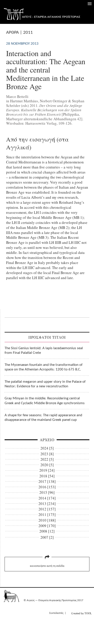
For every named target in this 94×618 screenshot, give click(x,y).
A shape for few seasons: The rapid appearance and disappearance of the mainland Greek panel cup (43, 417)
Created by (81, 613)
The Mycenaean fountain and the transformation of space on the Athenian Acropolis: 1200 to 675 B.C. (43, 367)
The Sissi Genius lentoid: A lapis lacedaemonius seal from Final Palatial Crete (44, 350)
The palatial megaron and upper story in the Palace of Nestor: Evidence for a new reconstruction (45, 384)
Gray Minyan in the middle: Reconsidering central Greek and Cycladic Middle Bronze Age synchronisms (45, 401)
